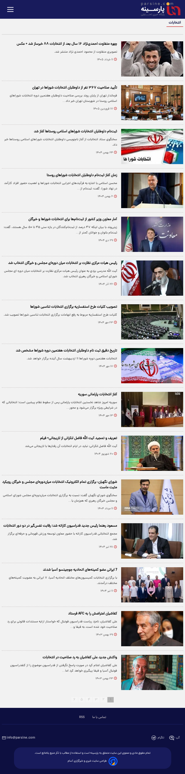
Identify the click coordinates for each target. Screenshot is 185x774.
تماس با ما (99, 717)
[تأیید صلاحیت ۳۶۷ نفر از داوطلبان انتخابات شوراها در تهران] (152, 102)
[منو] (10, 9)
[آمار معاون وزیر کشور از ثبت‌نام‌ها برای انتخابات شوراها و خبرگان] (152, 234)
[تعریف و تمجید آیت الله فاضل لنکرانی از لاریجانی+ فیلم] (152, 453)
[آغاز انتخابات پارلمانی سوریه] (152, 409)
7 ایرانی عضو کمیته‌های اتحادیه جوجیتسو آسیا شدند (80, 570)
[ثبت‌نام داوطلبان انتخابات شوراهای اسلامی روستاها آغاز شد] (152, 146)
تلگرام (161, 738)
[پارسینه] (158, 10)
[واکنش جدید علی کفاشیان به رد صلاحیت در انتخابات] (152, 672)
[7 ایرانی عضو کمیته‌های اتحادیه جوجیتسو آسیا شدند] (152, 584)
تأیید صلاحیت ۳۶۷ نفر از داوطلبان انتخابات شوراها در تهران (74, 88)
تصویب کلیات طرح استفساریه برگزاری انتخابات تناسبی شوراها (73, 307)
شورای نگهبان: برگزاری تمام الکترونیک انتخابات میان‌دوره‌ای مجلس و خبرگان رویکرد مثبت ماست (59, 484)
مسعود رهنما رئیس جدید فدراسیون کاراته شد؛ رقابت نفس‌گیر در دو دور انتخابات (60, 526)
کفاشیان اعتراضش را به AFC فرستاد (92, 613)
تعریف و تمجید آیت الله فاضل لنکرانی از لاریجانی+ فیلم (78, 438)
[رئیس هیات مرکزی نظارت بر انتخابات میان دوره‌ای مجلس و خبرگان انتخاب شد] (152, 278)
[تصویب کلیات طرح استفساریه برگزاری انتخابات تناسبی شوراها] (152, 321)
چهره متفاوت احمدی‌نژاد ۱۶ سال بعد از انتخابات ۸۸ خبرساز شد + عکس (67, 44)
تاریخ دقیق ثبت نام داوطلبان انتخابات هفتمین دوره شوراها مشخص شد (66, 350)
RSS (82, 717)
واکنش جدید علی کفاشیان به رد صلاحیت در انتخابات (80, 657)
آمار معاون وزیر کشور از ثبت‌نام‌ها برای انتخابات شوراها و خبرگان (72, 219)
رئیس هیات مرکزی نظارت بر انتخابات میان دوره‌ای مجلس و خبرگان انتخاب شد (62, 263)
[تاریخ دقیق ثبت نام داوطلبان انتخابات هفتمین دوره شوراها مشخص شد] (152, 365)
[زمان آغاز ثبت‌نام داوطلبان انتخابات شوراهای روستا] (152, 190)
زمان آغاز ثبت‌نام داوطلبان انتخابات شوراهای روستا (82, 175)
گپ (178, 738)
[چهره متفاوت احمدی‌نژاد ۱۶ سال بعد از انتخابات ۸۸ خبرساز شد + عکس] (152, 59)
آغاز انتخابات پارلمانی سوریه (97, 394)
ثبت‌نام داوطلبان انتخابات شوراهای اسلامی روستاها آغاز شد (75, 131)
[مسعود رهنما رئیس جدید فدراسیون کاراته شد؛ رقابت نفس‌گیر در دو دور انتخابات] (152, 540)
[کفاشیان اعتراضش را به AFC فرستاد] (152, 628)
